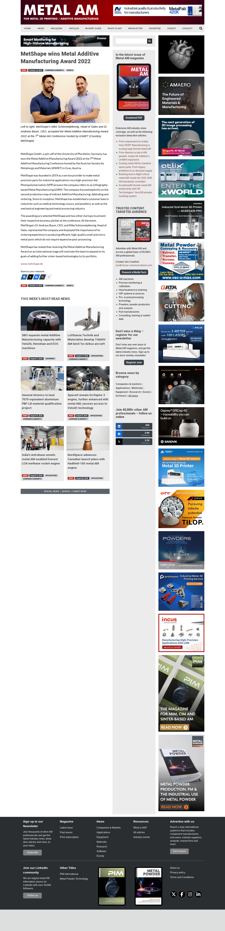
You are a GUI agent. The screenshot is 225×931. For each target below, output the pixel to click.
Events (171, 28)
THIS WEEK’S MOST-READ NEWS (45, 299)
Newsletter (135, 28)
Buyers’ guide (93, 28)
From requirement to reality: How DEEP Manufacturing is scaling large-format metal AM (135, 145)
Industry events (141, 837)
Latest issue (66, 827)
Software (121, 395)
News (41, 28)
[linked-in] (198, 894)
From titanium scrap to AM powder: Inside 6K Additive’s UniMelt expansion (134, 156)
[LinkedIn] (24, 277)
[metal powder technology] (149, 887)
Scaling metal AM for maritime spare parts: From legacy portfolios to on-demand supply (135, 167)
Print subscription (69, 837)
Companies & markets (128, 384)
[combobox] (134, 41)
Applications (97, 356)
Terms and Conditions (182, 877)
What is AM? (115, 28)
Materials (137, 388)
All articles (139, 832)
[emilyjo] (36, 277)
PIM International (69, 874)
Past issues (66, 832)
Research (135, 392)
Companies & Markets (54, 70)
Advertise (155, 28)
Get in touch (179, 851)
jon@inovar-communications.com (134, 265)
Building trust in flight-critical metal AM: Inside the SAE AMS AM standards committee (135, 178)
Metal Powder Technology (74, 878)
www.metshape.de (32, 263)
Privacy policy (177, 872)
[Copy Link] (42, 277)
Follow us (32, 895)
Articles (74, 28)
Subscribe (32, 852)
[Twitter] (30, 277)
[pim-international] (112, 887)
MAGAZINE (56, 28)
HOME (27, 28)
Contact (187, 28)
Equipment (50, 358)
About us (175, 868)
